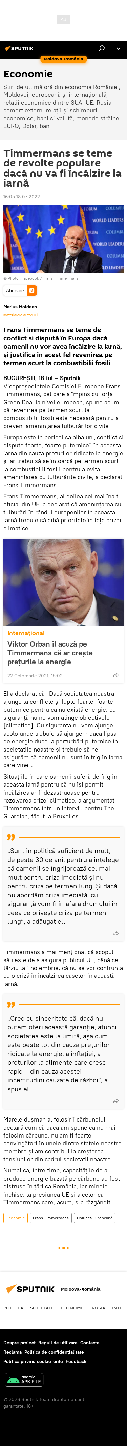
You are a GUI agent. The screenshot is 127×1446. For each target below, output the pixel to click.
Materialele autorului (20, 315)
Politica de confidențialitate (54, 1352)
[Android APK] (24, 1380)
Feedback (76, 1361)
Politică (13, 1308)
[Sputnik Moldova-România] (20, 51)
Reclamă (12, 1352)
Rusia (98, 1308)
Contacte (90, 1343)
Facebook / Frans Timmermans (50, 278)
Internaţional (26, 633)
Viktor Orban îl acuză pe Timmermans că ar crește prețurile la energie (50, 652)
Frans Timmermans (51, 1217)
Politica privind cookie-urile (33, 1361)
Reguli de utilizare (58, 1343)
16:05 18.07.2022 (21, 197)
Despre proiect (19, 1343)
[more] (116, 675)
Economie (15, 1217)
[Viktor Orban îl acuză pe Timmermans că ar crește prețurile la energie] (63, 582)
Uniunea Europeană (94, 1217)
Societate (42, 1308)
